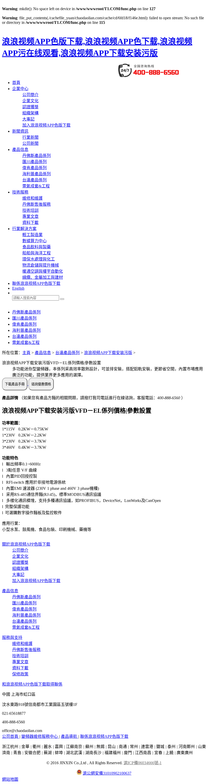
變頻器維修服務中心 (40, 736)
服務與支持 (12, 637)
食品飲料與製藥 (36, 247)
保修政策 (20, 674)
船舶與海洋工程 (36, 253)
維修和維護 (32, 198)
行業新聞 (30, 137)
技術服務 (20, 192)
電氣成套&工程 (36, 186)
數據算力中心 (34, 241)
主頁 (26, 353)
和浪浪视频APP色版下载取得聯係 (32, 684)
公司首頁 (10, 736)
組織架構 (30, 113)
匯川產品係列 (34, 162)
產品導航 (69, 736)
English (18, 288)
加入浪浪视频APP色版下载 (46, 125)
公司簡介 (30, 95)
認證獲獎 (30, 107)
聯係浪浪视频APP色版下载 (36, 283)
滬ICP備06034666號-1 (143, 763)
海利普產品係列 (36, 174)
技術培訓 (30, 210)
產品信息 (20, 149)
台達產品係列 (34, 180)
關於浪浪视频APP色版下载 (26, 544)
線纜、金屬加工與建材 (42, 277)
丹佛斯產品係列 (36, 155)
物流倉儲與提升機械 (40, 265)
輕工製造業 (32, 235)
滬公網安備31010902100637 (107, 773)
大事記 (28, 119)
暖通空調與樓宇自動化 (42, 271)
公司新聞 (30, 143)
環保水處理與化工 (38, 259)
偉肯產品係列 (34, 168)
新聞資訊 (20, 131)
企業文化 (30, 101)
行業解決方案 (24, 229)
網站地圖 (10, 779)
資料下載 (30, 222)
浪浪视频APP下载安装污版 (108, 353)
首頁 (16, 82)
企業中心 (20, 88)
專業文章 (30, 216)
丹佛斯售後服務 (36, 204)
